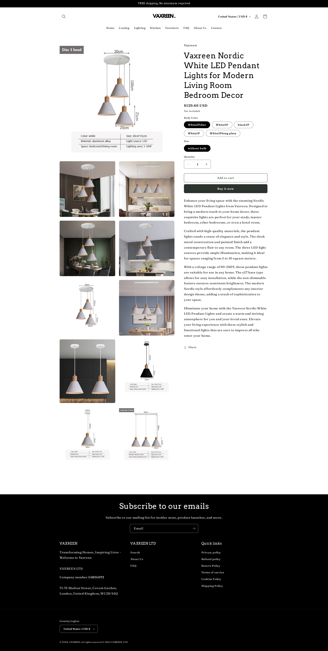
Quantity (189, 156)
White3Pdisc (197, 125)
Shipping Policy (212, 586)
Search (135, 552)
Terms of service (212, 572)
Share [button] (192, 347)
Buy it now (225, 189)
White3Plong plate (223, 133)
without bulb (197, 148)
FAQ (133, 565)
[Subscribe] (194, 528)
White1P (194, 133)
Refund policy (211, 559)
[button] (64, 16)
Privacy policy (211, 552)
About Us (136, 559)
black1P (243, 125)
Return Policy (210, 565)
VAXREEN (75, 642)
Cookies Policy (211, 579)
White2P (222, 125)
